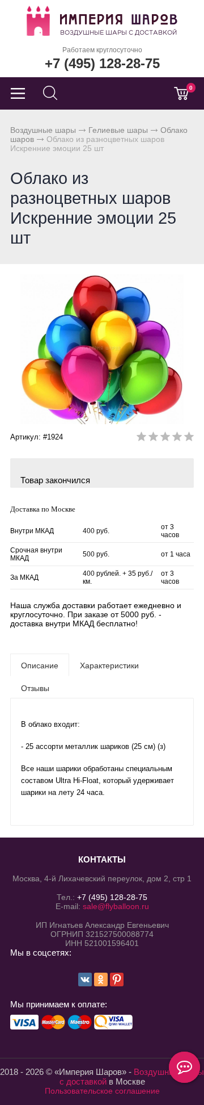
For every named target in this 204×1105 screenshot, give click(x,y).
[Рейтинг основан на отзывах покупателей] (165, 438)
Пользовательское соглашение (102, 1090)
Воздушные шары (43, 130)
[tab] (39, 665)
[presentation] (40, 665)
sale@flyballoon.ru (116, 906)
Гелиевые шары (118, 130)
